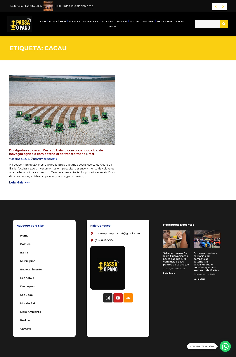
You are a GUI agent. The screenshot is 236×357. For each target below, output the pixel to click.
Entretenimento (91, 21)
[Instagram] (107, 297)
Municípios (74, 21)
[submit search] (224, 24)
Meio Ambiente (164, 21)
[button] (225, 346)
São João (134, 21)
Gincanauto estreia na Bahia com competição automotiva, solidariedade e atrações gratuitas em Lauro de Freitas (206, 262)
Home (43, 21)
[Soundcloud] (128, 297)
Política (53, 21)
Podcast (180, 21)
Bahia (63, 21)
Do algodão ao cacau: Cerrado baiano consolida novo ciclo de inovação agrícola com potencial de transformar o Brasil (56, 152)
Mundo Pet (148, 21)
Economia (107, 21)
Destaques (121, 21)
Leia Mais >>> (19, 182)
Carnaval (112, 26)
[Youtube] (118, 297)
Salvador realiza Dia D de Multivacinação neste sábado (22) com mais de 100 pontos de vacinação (176, 259)
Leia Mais (169, 273)
